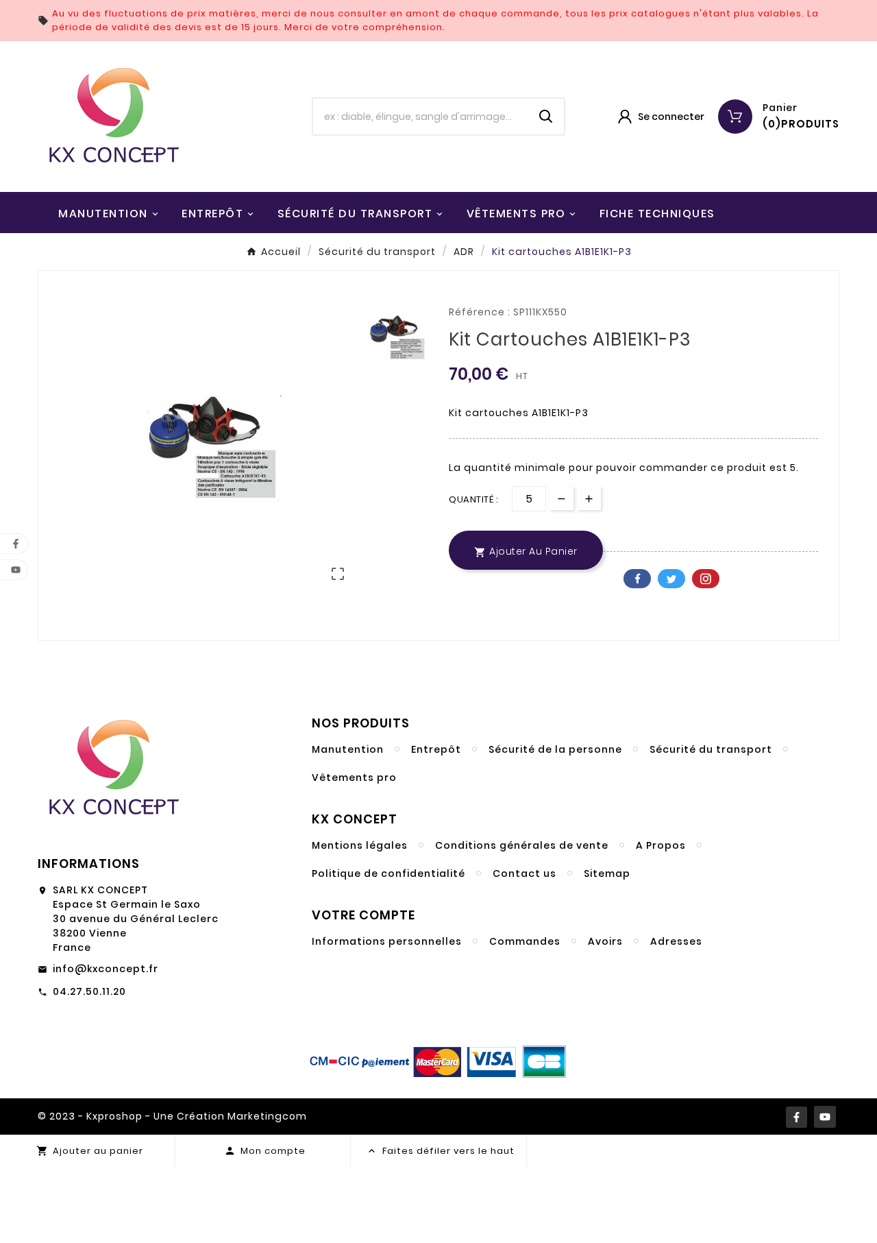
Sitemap (607, 873)
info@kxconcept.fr (105, 969)
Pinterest (705, 578)
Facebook (637, 578)
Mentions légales (360, 845)
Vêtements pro (354, 777)
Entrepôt (436, 749)
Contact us (524, 873)
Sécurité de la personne (555, 749)
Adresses (676, 941)
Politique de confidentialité (388, 873)
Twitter (671, 578)
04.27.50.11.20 (89, 991)
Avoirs (605, 941)
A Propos (661, 845)
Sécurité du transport (711, 749)
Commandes (524, 941)
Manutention (348, 749)
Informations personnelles (387, 941)
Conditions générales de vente (521, 845)
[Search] (546, 116)
